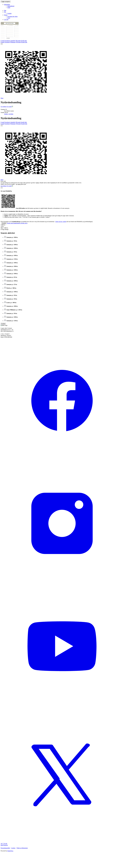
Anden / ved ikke (8, 114)
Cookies (13, 848)
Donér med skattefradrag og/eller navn (17, 223)
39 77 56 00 (4, 843)
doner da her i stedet (60, 221)
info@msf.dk (4, 845)
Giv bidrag (3, 106)
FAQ (8, 18)
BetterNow (10, 851)
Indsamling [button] (7, 4)
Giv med (9, 106)
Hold (8, 7)
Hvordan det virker (12, 16)
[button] (5, 12)
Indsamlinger (10, 6)
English (9, 13)
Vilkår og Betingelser (22, 848)
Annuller (4, 223)
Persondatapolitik (5, 848)
